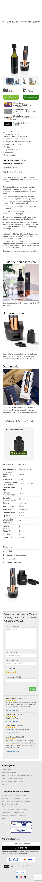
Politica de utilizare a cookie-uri (14, 815)
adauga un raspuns (12, 710)
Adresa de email (12, 660)
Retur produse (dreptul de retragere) (17, 801)
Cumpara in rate (32, 97)
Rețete (24, 160)
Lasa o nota (10, 669)
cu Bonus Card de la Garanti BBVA (24, 117)
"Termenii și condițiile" (30, 851)
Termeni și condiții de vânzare (14, 795)
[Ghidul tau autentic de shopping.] (21, 872)
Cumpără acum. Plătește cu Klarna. (16, 810)
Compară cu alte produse (13, 164)
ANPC (4, 818)
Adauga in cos (12, 97)
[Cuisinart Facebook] (17, 877)
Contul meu (6, 770)
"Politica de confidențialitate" (10, 853)
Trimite (32, 689)
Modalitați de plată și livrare (13, 781)
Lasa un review (12, 626)
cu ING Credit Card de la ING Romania (24, 111)
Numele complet (12, 652)
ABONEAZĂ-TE (21, 848)
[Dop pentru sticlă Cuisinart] (19, 444)
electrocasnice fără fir (29, 251)
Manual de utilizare (11, 160)
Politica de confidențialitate (13, 813)
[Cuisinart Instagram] (21, 877)
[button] (4, 58)
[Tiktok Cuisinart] (25, 877)
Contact (5, 784)
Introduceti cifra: (13, 677)
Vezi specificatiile (10, 168)
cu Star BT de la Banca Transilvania (22, 105)
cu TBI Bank (20, 124)
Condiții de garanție (10, 804)
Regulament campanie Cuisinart (15, 798)
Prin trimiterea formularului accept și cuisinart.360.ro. (20, 852)
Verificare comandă (9, 773)
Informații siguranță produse (13, 807)
